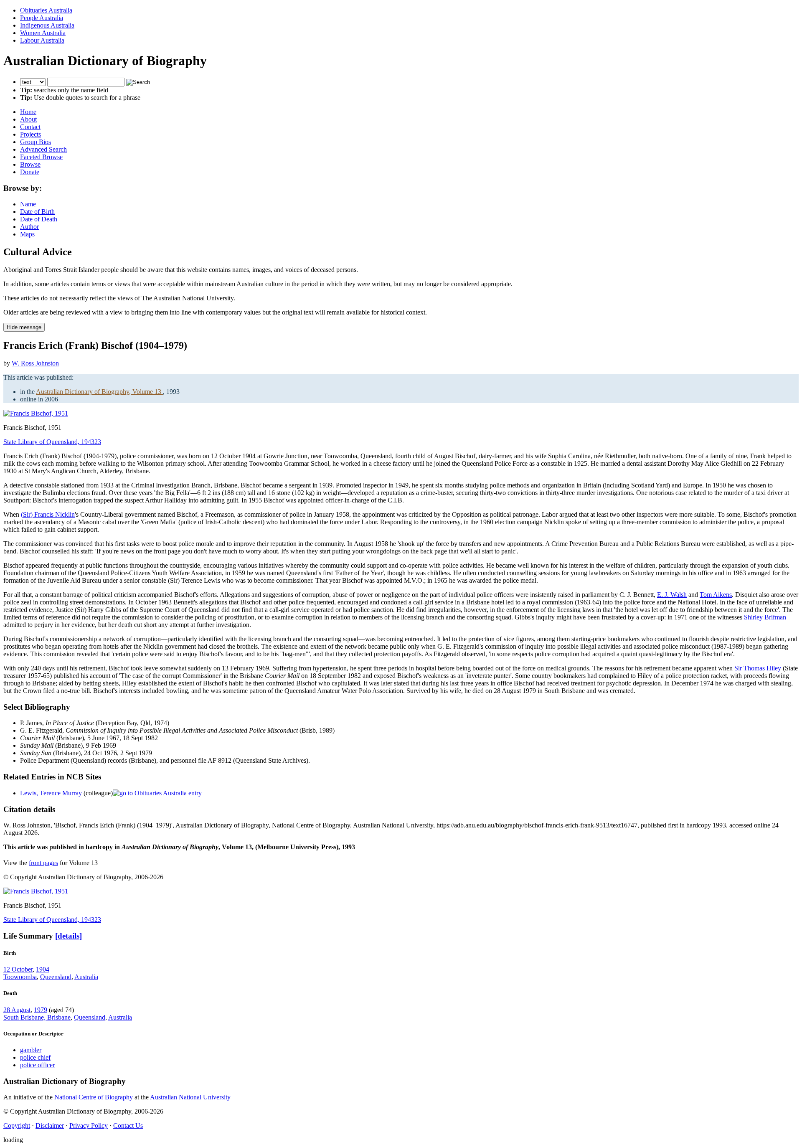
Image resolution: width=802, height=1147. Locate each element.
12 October (18, 969)
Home (28, 111)
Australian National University (190, 1097)
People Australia (41, 17)
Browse (30, 164)
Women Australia (43, 32)
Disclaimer (50, 1125)
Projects (30, 134)
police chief (35, 1057)
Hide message (24, 327)
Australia (86, 976)
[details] (68, 935)
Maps (27, 234)
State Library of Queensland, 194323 (52, 441)
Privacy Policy (88, 1125)
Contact (30, 126)
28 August (16, 1009)
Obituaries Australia (46, 10)
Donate (29, 171)
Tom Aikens (716, 594)
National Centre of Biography (93, 1097)
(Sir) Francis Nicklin (48, 514)
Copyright (16, 1125)
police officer (37, 1064)
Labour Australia (42, 40)
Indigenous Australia (47, 25)
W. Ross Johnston (35, 363)
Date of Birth (37, 211)
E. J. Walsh (672, 594)
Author (29, 226)
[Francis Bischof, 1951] (35, 413)
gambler (30, 1049)
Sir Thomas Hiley (757, 668)
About (28, 119)
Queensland (55, 976)
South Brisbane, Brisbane (37, 1017)
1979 (40, 1009)
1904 (42, 969)
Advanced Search (43, 149)
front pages (43, 862)
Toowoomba (20, 976)
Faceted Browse (41, 156)
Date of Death (38, 219)
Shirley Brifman (765, 617)
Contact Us (128, 1125)
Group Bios (35, 141)
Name (28, 204)
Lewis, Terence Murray (51, 793)
